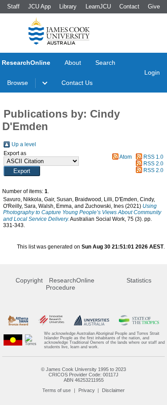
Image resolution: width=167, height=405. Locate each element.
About (73, 62)
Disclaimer (113, 390)
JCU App (39, 6)
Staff (13, 6)
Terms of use (56, 390)
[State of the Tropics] (139, 320)
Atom (125, 157)
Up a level (24, 144)
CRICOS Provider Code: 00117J (83, 374)
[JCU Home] (59, 31)
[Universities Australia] (91, 320)
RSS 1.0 (153, 157)
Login (152, 72)
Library (68, 6)
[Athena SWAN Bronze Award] (18, 320)
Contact (129, 6)
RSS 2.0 (153, 163)
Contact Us (77, 82)
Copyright (29, 280)
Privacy (86, 390)
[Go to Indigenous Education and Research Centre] (13, 340)
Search (105, 62)
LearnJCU (98, 6)
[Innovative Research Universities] (51, 320)
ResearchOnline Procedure (70, 284)
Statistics (138, 280)
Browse (17, 82)
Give (154, 6)
